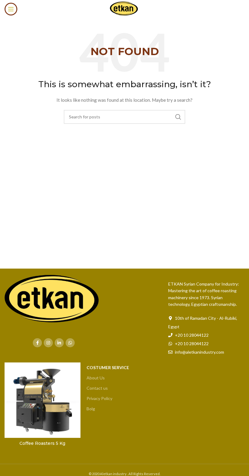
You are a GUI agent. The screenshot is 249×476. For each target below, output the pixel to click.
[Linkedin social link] (59, 342)
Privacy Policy (99, 398)
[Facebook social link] (37, 342)
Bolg (91, 408)
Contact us (97, 388)
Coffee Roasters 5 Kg (42, 443)
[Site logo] (124, 8)
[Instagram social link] (48, 342)
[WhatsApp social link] (70, 342)
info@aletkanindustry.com (199, 352)
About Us (96, 377)
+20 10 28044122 (192, 335)
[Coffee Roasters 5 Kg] (42, 400)
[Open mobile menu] (11, 9)
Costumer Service (108, 367)
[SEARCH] (178, 117)
